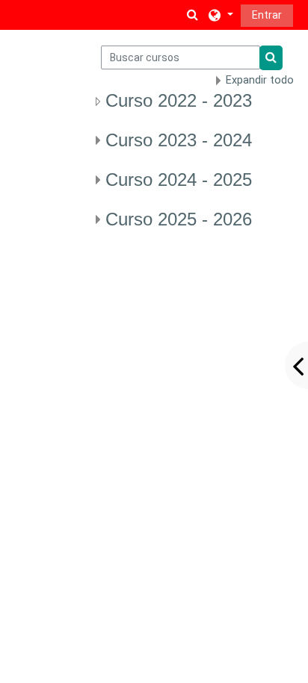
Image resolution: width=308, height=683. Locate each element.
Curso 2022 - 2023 (178, 100)
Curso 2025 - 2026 (178, 219)
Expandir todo (260, 80)
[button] (193, 15)
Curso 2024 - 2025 (178, 179)
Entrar (267, 15)
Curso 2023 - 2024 (178, 140)
